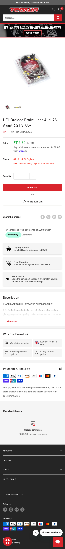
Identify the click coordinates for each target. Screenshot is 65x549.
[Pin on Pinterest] (48, 217)
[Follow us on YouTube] (17, 509)
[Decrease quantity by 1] (17, 176)
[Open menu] (4, 10)
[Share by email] (60, 217)
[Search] (58, 17)
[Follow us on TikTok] (22, 509)
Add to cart (32, 187)
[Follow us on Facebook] (5, 509)
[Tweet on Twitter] (54, 217)
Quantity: (7, 176)
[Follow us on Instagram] (11, 509)
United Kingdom (11, 494)
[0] (59, 9)
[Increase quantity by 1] (33, 176)
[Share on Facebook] (43, 217)
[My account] (53, 9)
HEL (5, 132)
